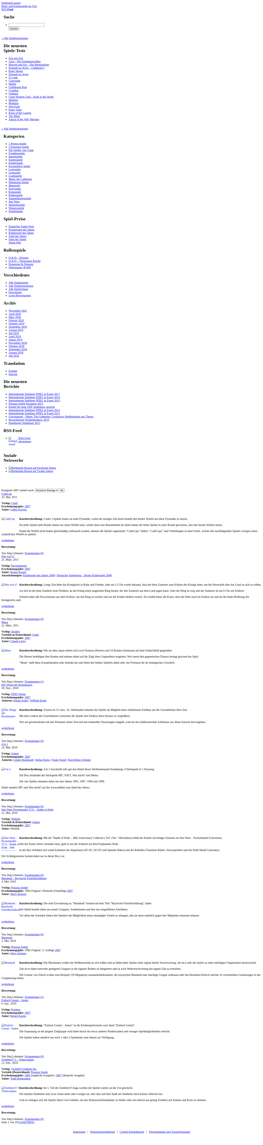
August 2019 (16, 330)
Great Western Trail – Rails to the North (31, 96)
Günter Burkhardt (23, 759)
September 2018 (18, 349)
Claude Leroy (18, 641)
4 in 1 (4, 744)
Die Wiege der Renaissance (16, 684)
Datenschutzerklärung (102, 1131)
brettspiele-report (19, 4)
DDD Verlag (18, 694)
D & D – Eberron (18, 257)
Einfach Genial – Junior (14, 1000)
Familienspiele (17, 153)
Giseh (14, 503)
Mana (4, 622)
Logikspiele (15, 175)
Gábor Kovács (18, 509)
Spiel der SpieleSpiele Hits (17, 241)
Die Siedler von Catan (21, 150)
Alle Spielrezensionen (21, 285)
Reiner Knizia (18, 572)
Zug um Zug (16, 58)
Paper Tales (15, 109)
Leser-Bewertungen (20, 295)
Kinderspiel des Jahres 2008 (39, 575)
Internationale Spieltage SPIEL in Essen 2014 (34, 410)
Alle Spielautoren (18, 282)
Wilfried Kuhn (38, 700)
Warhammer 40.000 (20, 267)
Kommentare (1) (34, 681)
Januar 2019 (15, 339)
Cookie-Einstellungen (132, 1131)
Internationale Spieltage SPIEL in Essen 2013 (34, 413)
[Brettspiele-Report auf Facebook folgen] (32, 467)
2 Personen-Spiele (19, 146)
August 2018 (16, 352)
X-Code (13, 77)
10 (32, 1122)
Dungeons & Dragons (21, 264)
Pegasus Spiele (19, 887)
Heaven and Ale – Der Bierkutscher (29, 64)
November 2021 (18, 310)
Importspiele (16, 156)
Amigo (15, 753)
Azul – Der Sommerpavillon (25, 61)
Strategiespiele (17, 204)
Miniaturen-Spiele (19, 182)
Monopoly (14, 185)
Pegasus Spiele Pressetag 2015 (26, 403)
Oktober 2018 (16, 346)
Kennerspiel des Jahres (21, 229)
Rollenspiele (16, 195)
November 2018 (18, 342)
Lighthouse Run (18, 87)
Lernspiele (14, 172)
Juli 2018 (14, 355)
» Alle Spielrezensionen (14, 38)
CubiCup (6, 493)
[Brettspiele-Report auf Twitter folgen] (31, 471)
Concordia (14, 80)
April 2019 (15, 336)
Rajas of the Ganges (20, 112)
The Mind (14, 116)
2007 (27, 506)
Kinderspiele (16, 163)
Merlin (12, 83)
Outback (13, 93)
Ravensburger (19, 565)
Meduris (13, 100)
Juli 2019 (14, 333)
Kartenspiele (16, 159)
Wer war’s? (7, 556)
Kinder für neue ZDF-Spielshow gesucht (32, 406)
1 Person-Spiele (17, 143)
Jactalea (15, 631)
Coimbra (13, 90)
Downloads (15, 292)
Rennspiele (15, 191)
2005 (27, 1075)
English (13, 370)
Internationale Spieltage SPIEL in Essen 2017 (34, 394)
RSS (7, 9)
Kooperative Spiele (19, 166)
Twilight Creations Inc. (24, 1068)
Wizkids (15, 818)
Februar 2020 (16, 320)
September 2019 (18, 326)
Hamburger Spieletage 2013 (24, 423)
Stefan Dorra (42, 759)
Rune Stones (16, 71)
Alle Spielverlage (18, 289)
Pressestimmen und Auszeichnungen (169, 1131)
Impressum (79, 1131)
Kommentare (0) (34, 553)
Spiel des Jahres (17, 236)
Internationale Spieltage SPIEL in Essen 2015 (34, 400)
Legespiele (15, 169)
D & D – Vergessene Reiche (25, 261)
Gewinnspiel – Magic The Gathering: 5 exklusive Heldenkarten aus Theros (51, 416)
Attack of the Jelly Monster (24, 119)
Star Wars (14, 201)
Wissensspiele (16, 208)
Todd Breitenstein (20, 1078)
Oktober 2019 (16, 323)
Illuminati (6, 937)
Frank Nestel (59, 759)
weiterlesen (7, 540)
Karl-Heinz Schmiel (79, 759)
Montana (14, 103)
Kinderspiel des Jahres (21, 232)
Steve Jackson (18, 894)
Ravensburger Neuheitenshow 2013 (29, 419)
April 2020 (15, 313)
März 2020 (15, 317)
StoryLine (14, 106)
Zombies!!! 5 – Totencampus (17, 1059)
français (13, 374)
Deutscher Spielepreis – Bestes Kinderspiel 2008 (84, 575)
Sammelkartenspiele (20, 198)
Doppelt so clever (18, 74)
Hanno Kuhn (20, 700)
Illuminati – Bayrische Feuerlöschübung (24, 878)
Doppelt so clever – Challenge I (26, 67)
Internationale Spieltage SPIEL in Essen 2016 (34, 397)
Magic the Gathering (20, 179)
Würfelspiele (16, 211)
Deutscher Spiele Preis (21, 226)
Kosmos (15, 1009)
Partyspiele (15, 188)
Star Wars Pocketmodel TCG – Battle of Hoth (27, 809)
